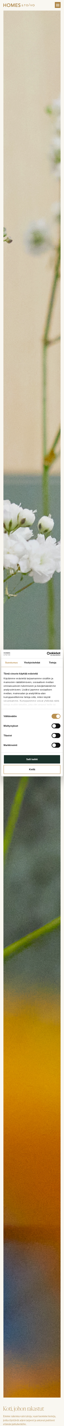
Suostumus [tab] (11, 662)
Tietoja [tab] (52, 662)
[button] (58, 5)
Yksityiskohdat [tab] (32, 662)
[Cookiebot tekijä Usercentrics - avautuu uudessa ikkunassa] (46, 654)
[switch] (56, 725)
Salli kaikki (32, 759)
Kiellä (32, 769)
